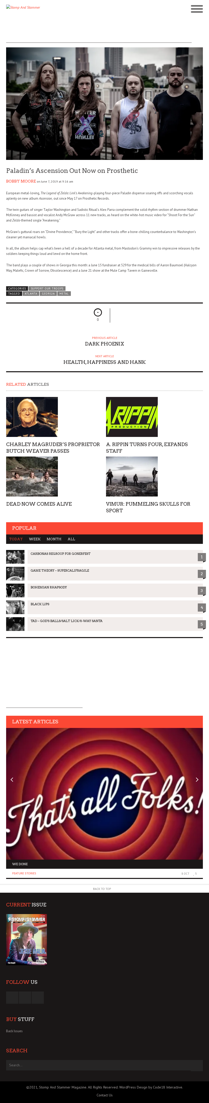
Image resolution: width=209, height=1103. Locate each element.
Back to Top (102, 889)
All (71, 539)
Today (16, 539)
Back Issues (14, 1031)
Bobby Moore (21, 181)
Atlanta (31, 293)
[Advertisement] (99, 31)
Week (35, 539)
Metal (64, 293)
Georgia (48, 293)
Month (54, 539)
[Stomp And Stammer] (80, 9)
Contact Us (105, 1095)
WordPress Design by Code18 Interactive (150, 1087)
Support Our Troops (47, 288)
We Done (20, 864)
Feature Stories (24, 873)
